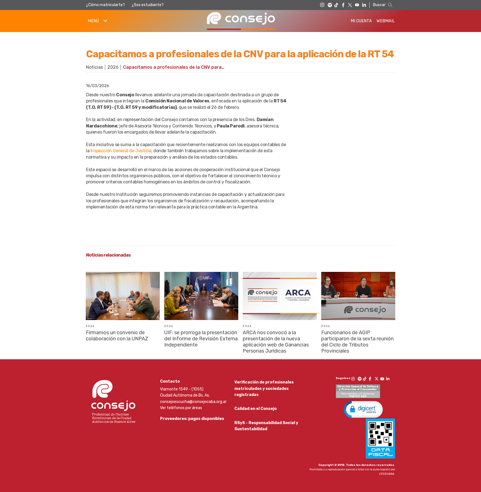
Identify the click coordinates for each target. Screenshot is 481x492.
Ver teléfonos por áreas (181, 407)
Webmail (386, 21)
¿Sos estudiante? (148, 5)
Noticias (94, 67)
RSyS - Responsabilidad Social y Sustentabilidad (266, 425)
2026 (113, 67)
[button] (363, 409)
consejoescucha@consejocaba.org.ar (193, 401)
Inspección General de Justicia (120, 150)
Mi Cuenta (361, 21)
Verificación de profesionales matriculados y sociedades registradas (264, 388)
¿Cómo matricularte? (105, 5)
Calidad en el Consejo (255, 408)
